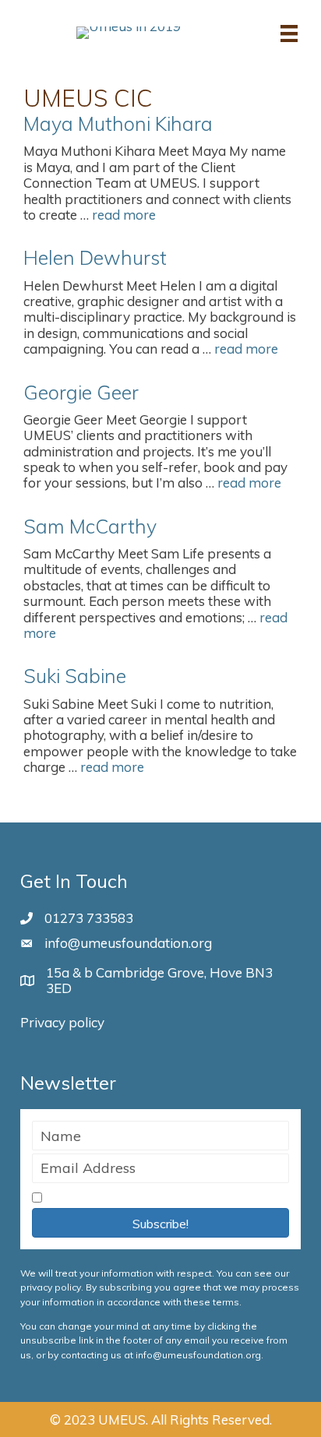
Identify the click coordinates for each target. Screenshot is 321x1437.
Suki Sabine (74, 676)
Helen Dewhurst (95, 257)
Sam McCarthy (90, 526)
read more (124, 214)
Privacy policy (62, 1022)
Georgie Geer (81, 392)
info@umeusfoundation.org (128, 943)
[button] (160, 1223)
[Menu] (289, 32)
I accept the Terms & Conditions (144, 1198)
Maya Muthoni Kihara (118, 123)
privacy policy (50, 1287)
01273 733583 (88, 918)
